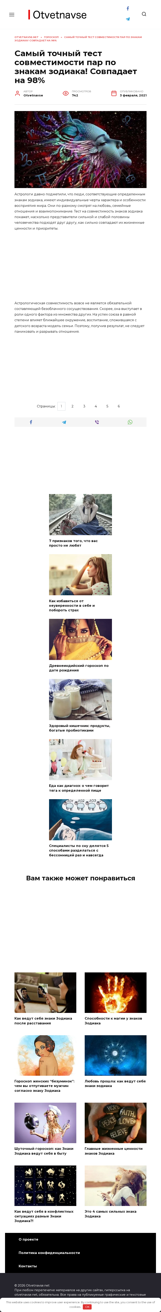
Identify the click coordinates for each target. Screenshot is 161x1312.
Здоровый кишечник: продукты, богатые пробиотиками (79, 728)
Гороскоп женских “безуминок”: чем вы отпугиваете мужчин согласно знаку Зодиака (44, 1086)
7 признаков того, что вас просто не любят (73, 543)
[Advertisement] (80, 266)
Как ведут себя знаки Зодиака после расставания (43, 1020)
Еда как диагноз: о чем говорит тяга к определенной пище (79, 788)
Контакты (28, 1266)
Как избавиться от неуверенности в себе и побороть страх (72, 605)
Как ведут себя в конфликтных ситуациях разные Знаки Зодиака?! (43, 1216)
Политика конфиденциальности (49, 1253)
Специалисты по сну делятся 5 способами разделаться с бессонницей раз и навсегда (79, 850)
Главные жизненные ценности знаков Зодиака (114, 1151)
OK (87, 1306)
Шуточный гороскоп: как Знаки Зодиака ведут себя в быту (43, 1151)
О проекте (28, 1239)
